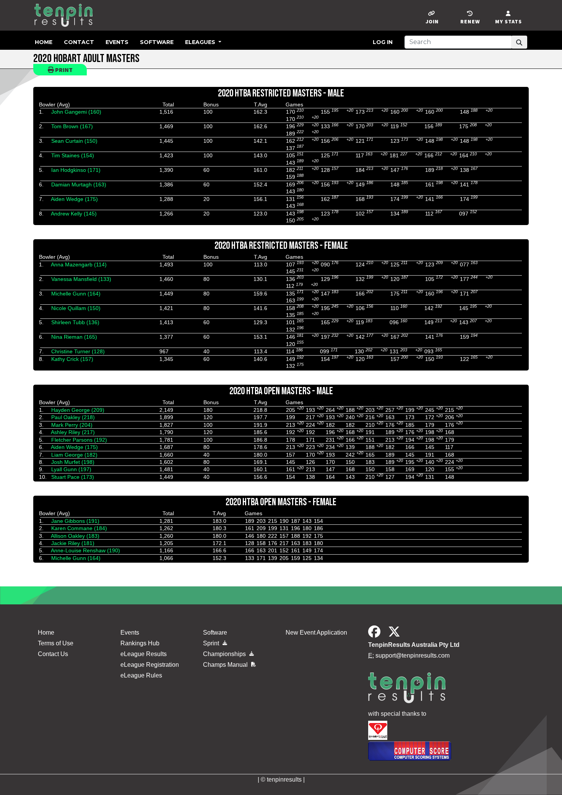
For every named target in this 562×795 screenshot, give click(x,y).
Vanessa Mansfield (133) (81, 279)
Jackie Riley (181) (72, 543)
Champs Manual (226, 664)
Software (157, 42)
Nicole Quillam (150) (76, 308)
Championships (225, 654)
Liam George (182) (74, 455)
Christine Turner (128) (78, 351)
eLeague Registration (149, 664)
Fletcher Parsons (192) (79, 440)
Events (117, 42)
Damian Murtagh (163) (78, 184)
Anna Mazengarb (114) (79, 264)
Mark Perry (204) (72, 425)
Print (63, 69)
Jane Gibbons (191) (75, 521)
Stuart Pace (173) (72, 477)
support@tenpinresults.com (412, 655)
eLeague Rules (141, 675)
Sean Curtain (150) (74, 141)
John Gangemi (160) (76, 112)
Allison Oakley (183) (75, 536)
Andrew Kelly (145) (74, 214)
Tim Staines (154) (72, 155)
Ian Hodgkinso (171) (76, 170)
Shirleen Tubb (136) (75, 322)
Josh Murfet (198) (72, 462)
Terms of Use (55, 643)
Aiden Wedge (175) (74, 199)
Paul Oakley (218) (73, 417)
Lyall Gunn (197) (71, 469)
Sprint (212, 643)
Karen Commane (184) (79, 528)
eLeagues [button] (201, 42)
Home (43, 42)
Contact (79, 42)
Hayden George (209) (77, 410)
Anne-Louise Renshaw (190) (85, 550)
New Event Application (316, 632)
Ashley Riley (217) (73, 432)
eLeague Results (143, 654)
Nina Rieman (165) (74, 337)
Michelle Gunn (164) (76, 294)
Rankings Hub (139, 643)
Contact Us (53, 654)
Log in (383, 42)
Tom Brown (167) (72, 126)
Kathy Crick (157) (72, 359)
